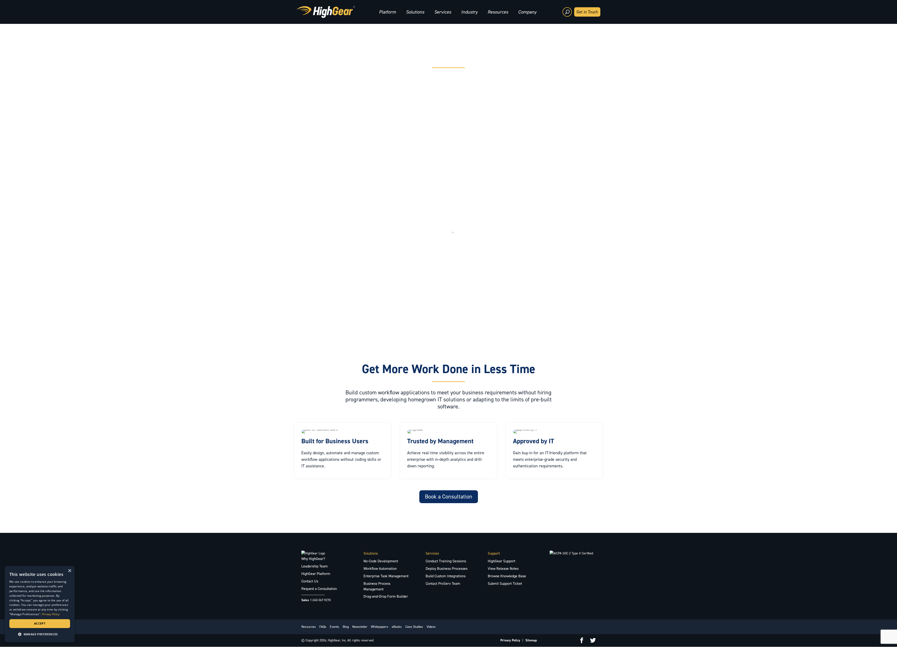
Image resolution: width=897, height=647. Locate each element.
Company (527, 12)
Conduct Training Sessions (446, 561)
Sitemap (531, 640)
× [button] (69, 571)
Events (334, 627)
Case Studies (414, 627)
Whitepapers (379, 627)
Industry (469, 12)
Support (494, 553)
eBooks (397, 627)
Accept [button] (39, 623)
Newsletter (359, 627)
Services (442, 12)
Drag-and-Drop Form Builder (385, 596)
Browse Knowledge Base (507, 576)
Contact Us (309, 581)
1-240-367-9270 (320, 600)
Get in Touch (587, 12)
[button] (39, 634)
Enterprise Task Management (386, 576)
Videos (431, 627)
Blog (346, 627)
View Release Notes (503, 568)
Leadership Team (314, 566)
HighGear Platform (315, 573)
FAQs (322, 627)
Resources (498, 12)
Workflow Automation (380, 568)
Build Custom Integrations (446, 576)
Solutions (415, 12)
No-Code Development (380, 561)
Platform (387, 12)
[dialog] (40, 604)
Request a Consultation (319, 588)
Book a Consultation (448, 496)
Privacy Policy (510, 640)
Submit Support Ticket (505, 583)
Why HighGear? (313, 558)
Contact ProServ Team (443, 583)
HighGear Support (501, 561)
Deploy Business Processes (446, 568)
